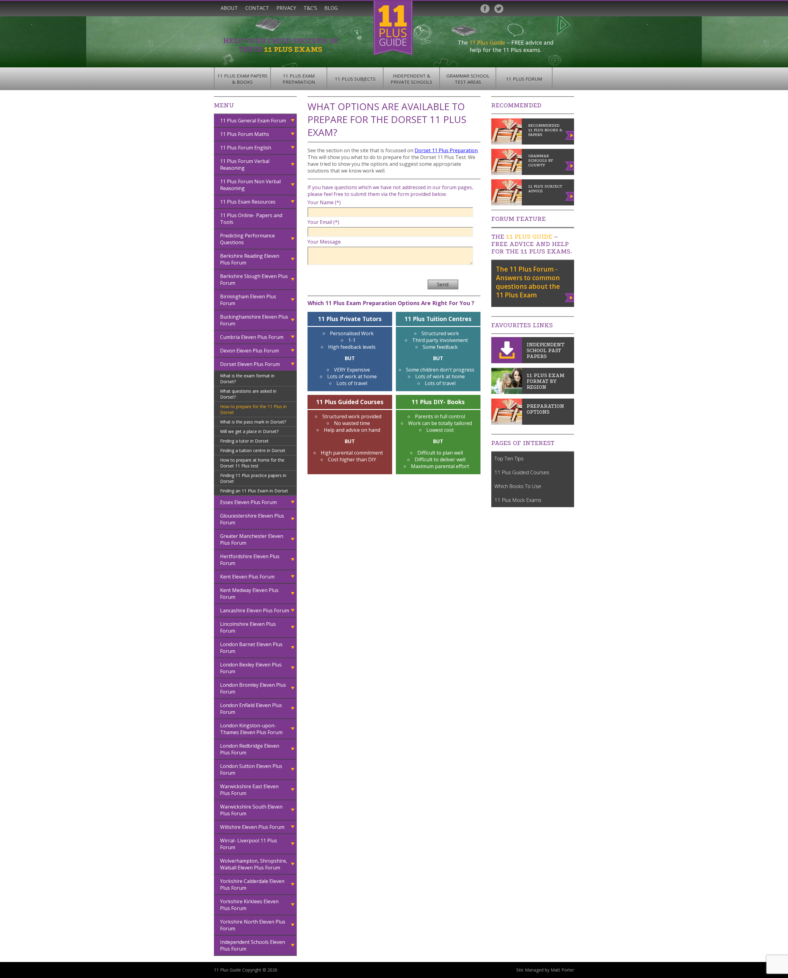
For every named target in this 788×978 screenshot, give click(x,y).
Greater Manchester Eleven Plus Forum (251, 539)
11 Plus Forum (524, 79)
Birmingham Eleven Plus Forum (248, 300)
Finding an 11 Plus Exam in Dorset (254, 491)
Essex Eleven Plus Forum (248, 502)
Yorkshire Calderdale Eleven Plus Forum (252, 884)
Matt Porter (562, 970)
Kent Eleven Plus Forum (247, 576)
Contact (257, 8)
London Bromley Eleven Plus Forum (253, 688)
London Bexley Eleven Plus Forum (251, 668)
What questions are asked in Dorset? (248, 394)
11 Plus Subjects (355, 79)
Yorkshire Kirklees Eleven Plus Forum (249, 905)
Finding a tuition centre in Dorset (252, 450)
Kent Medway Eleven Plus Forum (249, 593)
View (569, 296)
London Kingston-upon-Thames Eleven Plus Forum (251, 729)
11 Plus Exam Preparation (299, 79)
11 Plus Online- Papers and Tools (251, 218)
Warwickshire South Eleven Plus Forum (251, 810)
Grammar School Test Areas (467, 79)
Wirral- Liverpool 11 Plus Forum (248, 844)
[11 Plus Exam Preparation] (506, 422)
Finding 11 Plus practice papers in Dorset (253, 478)
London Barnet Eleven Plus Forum (251, 647)
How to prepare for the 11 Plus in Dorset (253, 409)
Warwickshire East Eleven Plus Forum (249, 790)
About (229, 8)
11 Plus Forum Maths (244, 134)
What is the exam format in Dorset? (247, 378)
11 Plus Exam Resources (247, 201)
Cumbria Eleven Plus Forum (251, 337)
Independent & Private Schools (411, 79)
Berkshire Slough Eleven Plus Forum (254, 279)
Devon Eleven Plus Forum (249, 350)
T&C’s (310, 8)
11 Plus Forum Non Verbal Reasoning (250, 185)
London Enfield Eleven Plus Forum (251, 708)
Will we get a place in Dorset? (249, 431)
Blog (331, 8)
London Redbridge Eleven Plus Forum (249, 749)
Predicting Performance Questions (247, 239)
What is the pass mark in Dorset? (253, 422)
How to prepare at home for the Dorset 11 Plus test (252, 463)
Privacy (286, 8)
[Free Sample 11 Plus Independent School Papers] (506, 361)
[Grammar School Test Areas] (506, 392)
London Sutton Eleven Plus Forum (251, 769)
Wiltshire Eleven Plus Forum (252, 827)
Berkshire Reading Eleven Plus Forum (249, 259)
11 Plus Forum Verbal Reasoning (244, 164)
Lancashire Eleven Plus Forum (254, 610)
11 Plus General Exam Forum (253, 120)
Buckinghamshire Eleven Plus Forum (254, 320)
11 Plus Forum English (245, 147)
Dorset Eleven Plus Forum (250, 364)
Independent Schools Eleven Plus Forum (252, 945)
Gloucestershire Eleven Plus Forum (252, 519)
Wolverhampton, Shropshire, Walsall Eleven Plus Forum (253, 864)
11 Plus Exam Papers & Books (242, 79)
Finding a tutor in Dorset (244, 441)
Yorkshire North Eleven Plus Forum (252, 925)
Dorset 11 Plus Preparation (446, 150)
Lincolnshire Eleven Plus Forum (248, 627)
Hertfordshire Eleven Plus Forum (249, 560)
